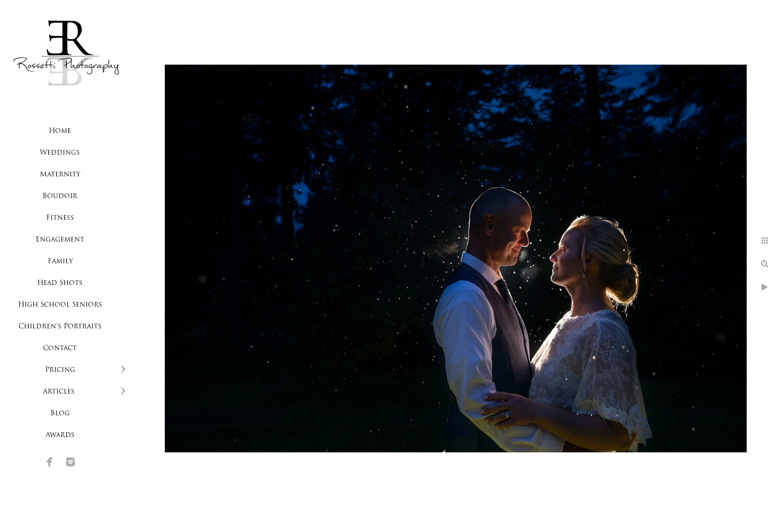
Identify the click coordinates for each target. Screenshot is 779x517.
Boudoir (59, 196)
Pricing (60, 370)
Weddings (60, 152)
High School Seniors (60, 304)
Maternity (60, 174)
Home (60, 131)
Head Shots (60, 283)
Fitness (60, 218)
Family (60, 261)
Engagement (60, 239)
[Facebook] (50, 462)
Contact (60, 348)
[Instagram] (70, 462)
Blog (60, 413)
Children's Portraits (60, 326)
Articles (60, 391)
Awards (60, 435)
